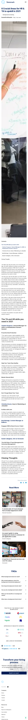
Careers (3, 697)
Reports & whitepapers (6, 709)
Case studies (4, 712)
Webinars (3, 714)
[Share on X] (23, 482)
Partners (3, 695)
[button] (25, 2)
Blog (2, 707)
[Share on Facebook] (26, 482)
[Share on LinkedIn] (21, 482)
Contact (3, 700)
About (2, 692)
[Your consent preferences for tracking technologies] (25, 717)
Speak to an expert (14, 673)
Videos (2, 716)
